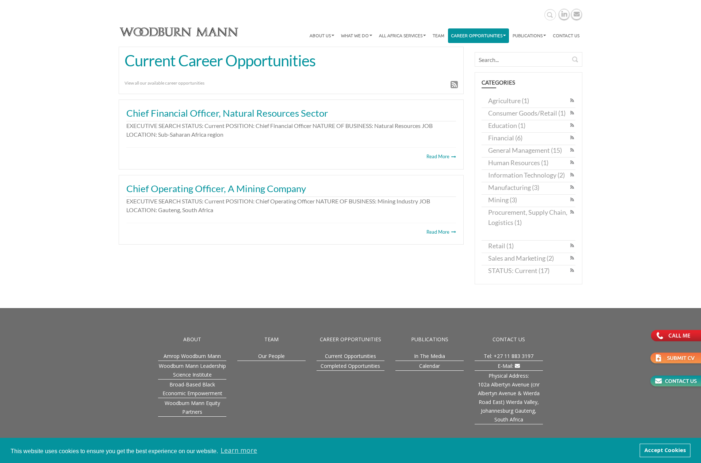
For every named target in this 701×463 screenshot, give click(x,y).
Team (438, 35)
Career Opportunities (476, 35)
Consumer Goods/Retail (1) (527, 113)
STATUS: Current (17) (518, 270)
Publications (528, 35)
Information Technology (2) (526, 175)
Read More (438, 156)
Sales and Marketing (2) (521, 258)
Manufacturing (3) (513, 187)
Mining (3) (502, 200)
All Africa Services (400, 35)
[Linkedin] (564, 14)
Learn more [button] (239, 450)
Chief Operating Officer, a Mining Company (216, 188)
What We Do (355, 35)
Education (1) (506, 125)
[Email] (576, 14)
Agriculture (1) (508, 101)
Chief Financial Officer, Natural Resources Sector (227, 113)
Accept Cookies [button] (665, 450)
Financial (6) (505, 138)
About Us (320, 35)
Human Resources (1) (518, 163)
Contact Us (566, 35)
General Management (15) (525, 150)
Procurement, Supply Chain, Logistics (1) (527, 217)
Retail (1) (501, 246)
